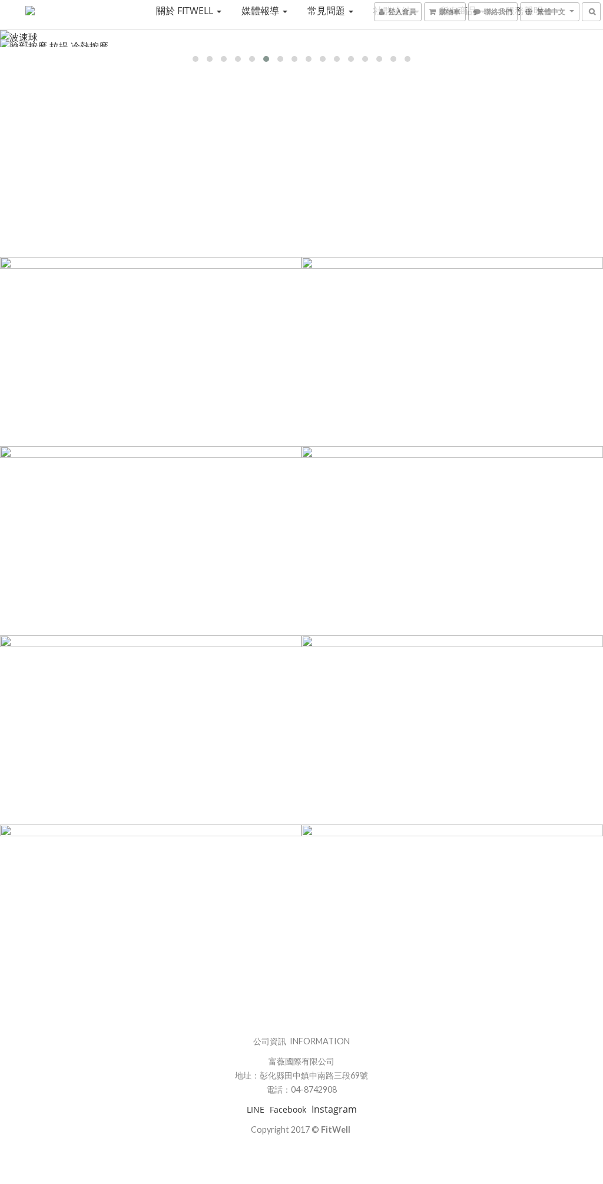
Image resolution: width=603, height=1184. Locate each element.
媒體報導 (261, 10)
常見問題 (327, 10)
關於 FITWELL (186, 10)
